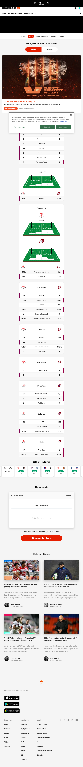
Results (6, 733)
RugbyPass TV (30, 13)
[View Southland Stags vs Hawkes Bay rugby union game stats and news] (8, 471)
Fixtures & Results (15, 13)
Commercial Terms (43, 738)
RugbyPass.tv (25, 729)
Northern (24, 742)
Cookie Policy (42, 733)
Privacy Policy (42, 724)
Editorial (40, 755)
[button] (80, 13)
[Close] (71, 114)
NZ (22, 755)
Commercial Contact (44, 751)
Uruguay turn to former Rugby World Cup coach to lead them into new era (60, 585)
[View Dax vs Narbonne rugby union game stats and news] (61, 471)
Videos (6, 742)
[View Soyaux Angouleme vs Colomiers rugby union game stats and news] (34, 471)
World (23, 751)
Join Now (24, 724)
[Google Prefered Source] (41, 711)
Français (24, 759)
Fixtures (7, 729)
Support (40, 746)
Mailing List (25, 733)
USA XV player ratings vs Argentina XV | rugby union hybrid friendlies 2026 (20, 639)
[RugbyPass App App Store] (41, 698)
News (4, 13)
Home (6, 724)
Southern (24, 746)
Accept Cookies (63, 127)
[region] (41, 122)
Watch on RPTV (10, 108)
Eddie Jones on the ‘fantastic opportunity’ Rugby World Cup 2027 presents (60, 639)
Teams (33, 49)
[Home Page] (11, 8)
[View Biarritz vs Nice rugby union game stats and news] (21, 471)
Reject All (47, 127)
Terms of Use (41, 729)
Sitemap (7, 746)
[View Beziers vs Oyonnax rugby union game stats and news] (48, 471)
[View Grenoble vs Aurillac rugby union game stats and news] (74, 471)
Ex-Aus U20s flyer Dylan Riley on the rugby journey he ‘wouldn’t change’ (21, 585)
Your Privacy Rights (20, 127)
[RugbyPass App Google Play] (41, 704)
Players (50, 49)
